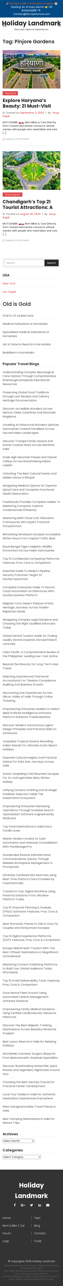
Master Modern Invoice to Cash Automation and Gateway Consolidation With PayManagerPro (30, 843)
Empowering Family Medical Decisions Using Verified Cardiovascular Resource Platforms (29, 1013)
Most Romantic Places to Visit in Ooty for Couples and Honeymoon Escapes (30, 926)
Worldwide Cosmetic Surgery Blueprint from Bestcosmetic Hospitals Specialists (30, 1056)
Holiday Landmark (31, 23)
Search (51, 263)
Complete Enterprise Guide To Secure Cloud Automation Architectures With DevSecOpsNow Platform (29, 591)
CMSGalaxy (31, 1265)
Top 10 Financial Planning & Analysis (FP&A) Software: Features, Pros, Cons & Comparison (30, 911)
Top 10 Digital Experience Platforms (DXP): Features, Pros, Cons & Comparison (31, 938)
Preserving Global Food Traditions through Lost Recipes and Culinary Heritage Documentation (26, 396)
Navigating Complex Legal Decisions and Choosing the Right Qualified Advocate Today (30, 624)
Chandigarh (12, 194)
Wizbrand (53, 1271)
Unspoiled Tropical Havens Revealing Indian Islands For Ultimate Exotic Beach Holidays (30, 745)
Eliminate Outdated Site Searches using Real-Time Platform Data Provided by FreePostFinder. (29, 879)
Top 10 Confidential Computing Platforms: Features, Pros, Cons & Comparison (31, 561)
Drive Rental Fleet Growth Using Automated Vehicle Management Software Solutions (26, 997)
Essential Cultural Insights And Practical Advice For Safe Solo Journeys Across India (30, 762)
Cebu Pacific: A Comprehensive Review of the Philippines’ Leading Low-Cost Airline (31, 654)
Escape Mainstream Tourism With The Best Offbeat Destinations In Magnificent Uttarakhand (30, 952)
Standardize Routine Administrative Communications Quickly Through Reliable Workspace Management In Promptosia (28, 861)
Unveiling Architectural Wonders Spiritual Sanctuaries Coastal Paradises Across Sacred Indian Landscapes (31, 429)
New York (9, 283)
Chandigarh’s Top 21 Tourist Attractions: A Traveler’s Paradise (28, 207)
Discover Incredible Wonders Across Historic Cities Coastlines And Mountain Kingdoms (29, 413)
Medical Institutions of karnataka (25, 324)
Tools (37, 1241)
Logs (6, 1241)
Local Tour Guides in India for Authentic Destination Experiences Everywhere (29, 1096)
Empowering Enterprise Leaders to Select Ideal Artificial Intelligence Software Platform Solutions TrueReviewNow (31, 713)
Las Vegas (9, 292)
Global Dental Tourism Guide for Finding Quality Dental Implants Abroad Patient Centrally (30, 640)
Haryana (10, 93)
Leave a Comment (17, 139)
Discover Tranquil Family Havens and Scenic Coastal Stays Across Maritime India (28, 445)
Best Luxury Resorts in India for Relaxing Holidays (29, 1044)
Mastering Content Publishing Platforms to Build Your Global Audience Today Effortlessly (30, 968)
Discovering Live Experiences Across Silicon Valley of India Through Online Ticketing (28, 697)
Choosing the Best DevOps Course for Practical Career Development (29, 1084)
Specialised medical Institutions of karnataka (26, 334)
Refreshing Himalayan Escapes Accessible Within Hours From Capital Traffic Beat (31, 536)
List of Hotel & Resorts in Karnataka (27, 344)
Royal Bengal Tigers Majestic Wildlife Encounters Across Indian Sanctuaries (28, 549)
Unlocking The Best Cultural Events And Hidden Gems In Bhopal (30, 475)
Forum (7, 1233)
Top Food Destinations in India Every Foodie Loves (27, 828)
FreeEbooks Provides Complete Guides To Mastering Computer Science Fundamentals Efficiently (31, 506)
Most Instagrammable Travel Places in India (29, 1109)
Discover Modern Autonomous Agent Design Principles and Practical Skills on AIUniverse (29, 729)
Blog (37, 1225)
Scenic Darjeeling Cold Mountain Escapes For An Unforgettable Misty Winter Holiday (31, 778)
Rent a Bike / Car (14, 1225)
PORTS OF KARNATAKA (18, 316)
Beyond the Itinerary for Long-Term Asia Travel (30, 666)
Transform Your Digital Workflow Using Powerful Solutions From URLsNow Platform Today (29, 895)
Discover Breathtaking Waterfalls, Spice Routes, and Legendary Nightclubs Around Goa (31, 1070)
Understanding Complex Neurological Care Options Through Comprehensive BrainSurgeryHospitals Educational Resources (29, 378)
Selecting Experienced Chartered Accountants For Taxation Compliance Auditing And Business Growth (29, 680)
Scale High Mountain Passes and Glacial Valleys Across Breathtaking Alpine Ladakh (30, 461)
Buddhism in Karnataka (18, 353)
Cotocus (55, 1276)
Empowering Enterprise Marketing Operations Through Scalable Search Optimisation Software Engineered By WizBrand (28, 812)
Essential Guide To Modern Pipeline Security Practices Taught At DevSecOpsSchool (26, 575)
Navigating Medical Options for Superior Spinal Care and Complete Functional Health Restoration (30, 490)
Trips (37, 1218)
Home (7, 1218)
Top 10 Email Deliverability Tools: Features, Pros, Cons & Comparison (31, 983)
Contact (40, 1233)
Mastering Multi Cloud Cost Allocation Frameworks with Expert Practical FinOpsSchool (28, 522)
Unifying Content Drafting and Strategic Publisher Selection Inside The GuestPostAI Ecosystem (30, 794)
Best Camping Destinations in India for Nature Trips (29, 1121)
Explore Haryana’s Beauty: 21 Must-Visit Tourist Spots (27, 106)
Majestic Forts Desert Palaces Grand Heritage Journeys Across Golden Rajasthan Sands (28, 607)
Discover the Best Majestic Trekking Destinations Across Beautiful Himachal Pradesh (29, 1029)
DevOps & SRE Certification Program (31, 3)
